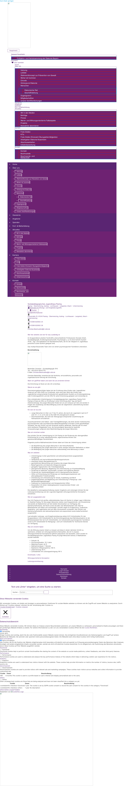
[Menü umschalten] (63, 56)
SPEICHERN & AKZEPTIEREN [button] (10, 690)
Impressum (64, 576)
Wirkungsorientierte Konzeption (38, 558)
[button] (11, 160)
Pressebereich (64, 572)
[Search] (46, 592)
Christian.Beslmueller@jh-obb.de (39, 329)
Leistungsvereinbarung (35, 561)
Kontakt (63, 578)
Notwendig (6, 631)
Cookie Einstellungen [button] (7, 607)
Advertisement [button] (5, 666)
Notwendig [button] (4, 629)
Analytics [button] (3, 659)
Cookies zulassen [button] (22, 607)
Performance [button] (4, 653)
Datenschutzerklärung (63, 574)
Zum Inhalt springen (7, 1)
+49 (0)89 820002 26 (35, 325)
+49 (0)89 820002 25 (35, 322)
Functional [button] (3, 648)
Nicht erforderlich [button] (6, 639)
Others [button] (2, 678)
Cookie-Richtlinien (91, 628)
